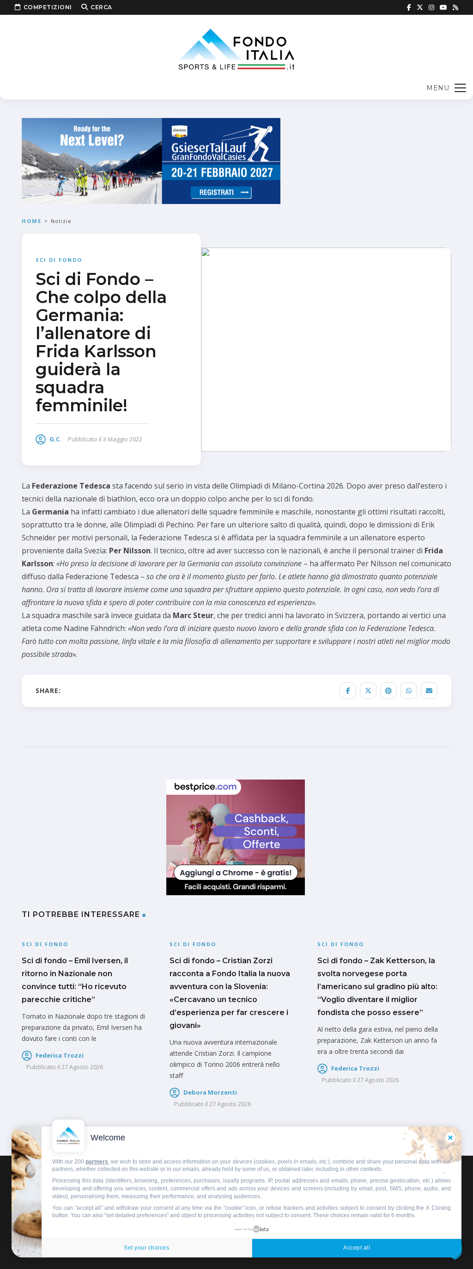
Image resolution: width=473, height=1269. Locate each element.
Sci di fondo (59, 259)
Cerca (101, 7)
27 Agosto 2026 (82, 1067)
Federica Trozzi (60, 1055)
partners (96, 1161)
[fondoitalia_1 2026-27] (151, 160)
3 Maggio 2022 (122, 439)
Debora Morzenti (210, 1092)
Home (32, 220)
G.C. (55, 439)
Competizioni (48, 7)
